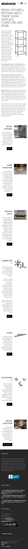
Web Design (4, 542)
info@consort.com (6, 521)
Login (2, 544)
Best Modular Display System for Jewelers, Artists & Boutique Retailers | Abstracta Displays (13, 492)
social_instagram (9, 546)
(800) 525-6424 (10, 520)
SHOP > (9, 148)
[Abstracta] (9, 4)
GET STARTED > (7, 444)
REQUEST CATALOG (7, 533)
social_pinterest (5, 546)
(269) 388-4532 (8, 518)
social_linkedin (7, 546)
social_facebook (4, 546)
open (25, 4)
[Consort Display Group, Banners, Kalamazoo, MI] (14, 477)
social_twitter (2, 546)
